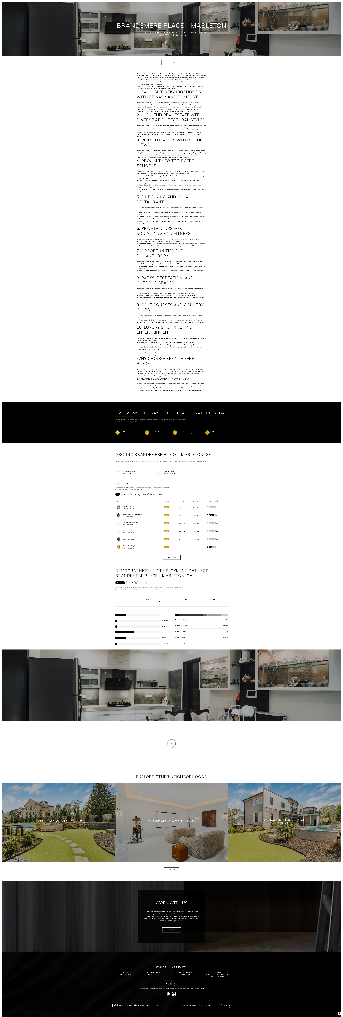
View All (171, 870)
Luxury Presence (155, 1005)
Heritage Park (144, 293)
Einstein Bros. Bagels (129, 546)
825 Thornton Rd (128, 532)
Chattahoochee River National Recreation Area (157, 297)
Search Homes (171, 62)
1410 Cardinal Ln (128, 508)
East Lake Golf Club (146, 322)
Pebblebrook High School (149, 185)
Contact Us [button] (172, 930)
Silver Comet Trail (146, 295)
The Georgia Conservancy (149, 270)
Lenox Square (144, 345)
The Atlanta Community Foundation (153, 266)
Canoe (141, 216)
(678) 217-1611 (153, 974)
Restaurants (126, 494)
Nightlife (161, 494)
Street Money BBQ (128, 539)
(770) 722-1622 (185, 974)
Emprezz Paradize (128, 506)
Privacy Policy (204, 1005)
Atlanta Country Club (147, 243)
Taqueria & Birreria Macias (130, 522)
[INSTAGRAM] (225, 1005)
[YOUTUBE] (229, 1005)
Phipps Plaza (144, 342)
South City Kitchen (146, 212)
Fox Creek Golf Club (146, 320)
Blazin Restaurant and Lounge (132, 514)
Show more (171, 557)
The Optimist (144, 219)
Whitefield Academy (147, 189)
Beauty (152, 494)
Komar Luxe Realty (187, 111)
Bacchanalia (143, 221)
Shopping (136, 494)
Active (145, 494)
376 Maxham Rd (128, 516)
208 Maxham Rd (128, 524)
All (118, 494)
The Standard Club (146, 246)
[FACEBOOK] (220, 1005)
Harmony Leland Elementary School (153, 176)
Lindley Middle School (147, 180)
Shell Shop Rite (127, 530)
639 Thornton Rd (128, 548)
